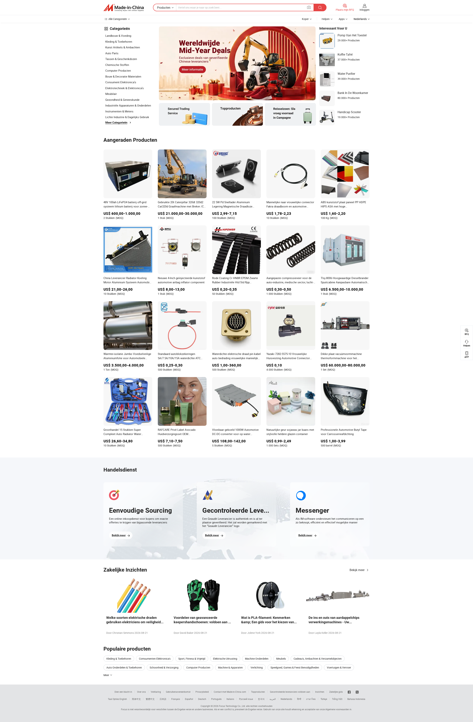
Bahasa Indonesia (356, 698)
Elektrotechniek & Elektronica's (124, 88)
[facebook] (349, 691)
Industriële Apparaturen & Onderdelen (128, 105)
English (123, 698)
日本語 (163, 698)
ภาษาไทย (311, 698)
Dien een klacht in (123, 691)
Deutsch (202, 698)
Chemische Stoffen (117, 65)
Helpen (326, 19)
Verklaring (156, 691)
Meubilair (111, 94)
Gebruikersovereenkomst (178, 691)
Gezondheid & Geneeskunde (122, 100)
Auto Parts (111, 53)
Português (216, 698)
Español (189, 698)
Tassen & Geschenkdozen (121, 59)
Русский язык (246, 698)
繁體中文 (150, 698)
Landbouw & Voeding (118, 35)
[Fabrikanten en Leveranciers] (123, 7)
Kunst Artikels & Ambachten (122, 47)
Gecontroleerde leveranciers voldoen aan (290, 691)
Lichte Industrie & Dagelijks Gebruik (127, 117)
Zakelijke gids (336, 691)
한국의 (261, 698)
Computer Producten (118, 70)
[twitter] (357, 691)
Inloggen (365, 9)
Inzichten (319, 691)
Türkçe (324, 698)
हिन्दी (299, 698)
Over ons (141, 691)
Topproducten (258, 691)
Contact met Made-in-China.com (230, 691)
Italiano (230, 698)
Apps (342, 19)
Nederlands (286, 698)
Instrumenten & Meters (119, 111)
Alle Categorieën (117, 19)
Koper (305, 19)
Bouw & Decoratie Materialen (123, 76)
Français (175, 698)
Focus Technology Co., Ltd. (232, 705)
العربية (273, 698)
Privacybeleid (202, 691)
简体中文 (136, 698)
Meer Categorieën (116, 122)
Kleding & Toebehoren (118, 41)
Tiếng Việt (337, 698)
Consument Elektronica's (120, 82)
